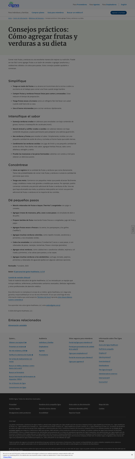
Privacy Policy (7, 457)
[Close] (132, 455)
